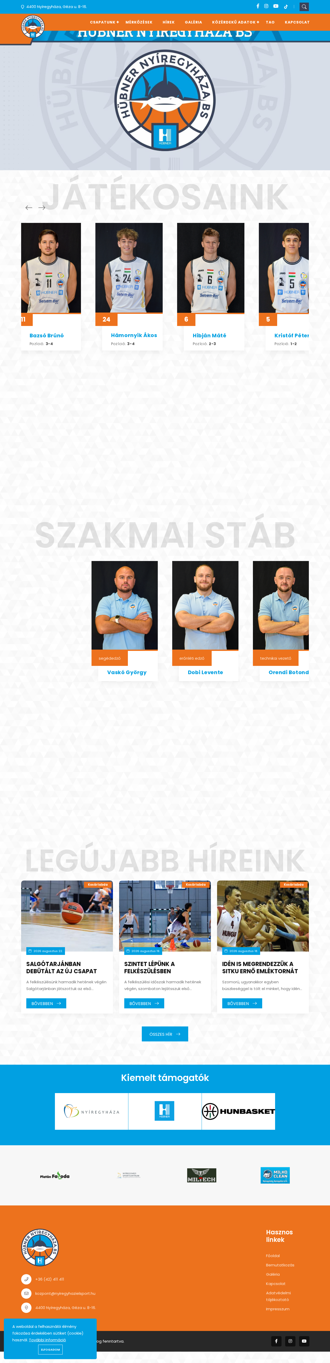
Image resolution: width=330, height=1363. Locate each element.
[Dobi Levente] (205, 606)
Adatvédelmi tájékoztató (278, 1296)
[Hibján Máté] (210, 268)
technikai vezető (275, 658)
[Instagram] (266, 6)
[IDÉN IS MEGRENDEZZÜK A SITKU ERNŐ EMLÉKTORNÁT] (263, 916)
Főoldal (273, 1255)
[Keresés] (304, 7)
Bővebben (42, 1004)
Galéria (193, 22)
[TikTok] (285, 6)
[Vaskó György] (125, 606)
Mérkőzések (139, 22)
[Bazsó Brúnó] (47, 268)
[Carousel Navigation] (34, 208)
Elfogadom (50, 1350)
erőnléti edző (191, 658)
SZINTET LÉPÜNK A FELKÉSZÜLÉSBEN (149, 968)
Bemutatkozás (280, 1265)
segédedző (110, 658)
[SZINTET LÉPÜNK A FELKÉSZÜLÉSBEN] (165, 916)
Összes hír (161, 1034)
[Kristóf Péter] (292, 268)
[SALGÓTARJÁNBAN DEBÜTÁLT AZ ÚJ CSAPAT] (67, 916)
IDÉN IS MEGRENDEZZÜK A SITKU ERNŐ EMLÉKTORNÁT (260, 968)
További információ (47, 1340)
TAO (270, 22)
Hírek (169, 22)
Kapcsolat (297, 22)
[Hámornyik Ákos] (129, 268)
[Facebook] (258, 6)
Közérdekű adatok (234, 22)
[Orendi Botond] (286, 606)
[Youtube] (275, 6)
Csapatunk (103, 22)
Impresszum (278, 1309)
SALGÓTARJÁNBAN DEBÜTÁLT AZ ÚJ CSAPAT (61, 968)
